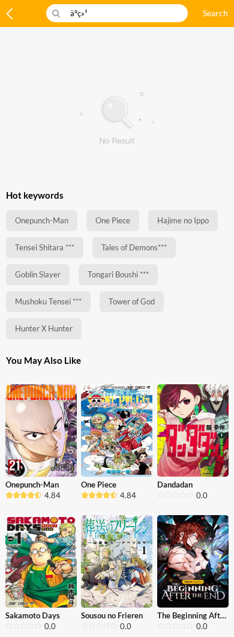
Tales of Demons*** (134, 247)
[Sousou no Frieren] (116, 561)
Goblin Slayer (38, 274)
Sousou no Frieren (112, 615)
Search (215, 13)
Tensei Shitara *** (44, 247)
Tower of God (132, 301)
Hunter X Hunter (44, 328)
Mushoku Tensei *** (48, 301)
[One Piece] (116, 430)
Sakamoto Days (32, 615)
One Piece (112, 220)
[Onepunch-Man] (41, 430)
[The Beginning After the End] (193, 561)
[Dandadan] (193, 430)
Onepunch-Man (41, 220)
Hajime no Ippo (183, 220)
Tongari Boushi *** (118, 274)
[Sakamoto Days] (41, 561)
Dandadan (175, 484)
